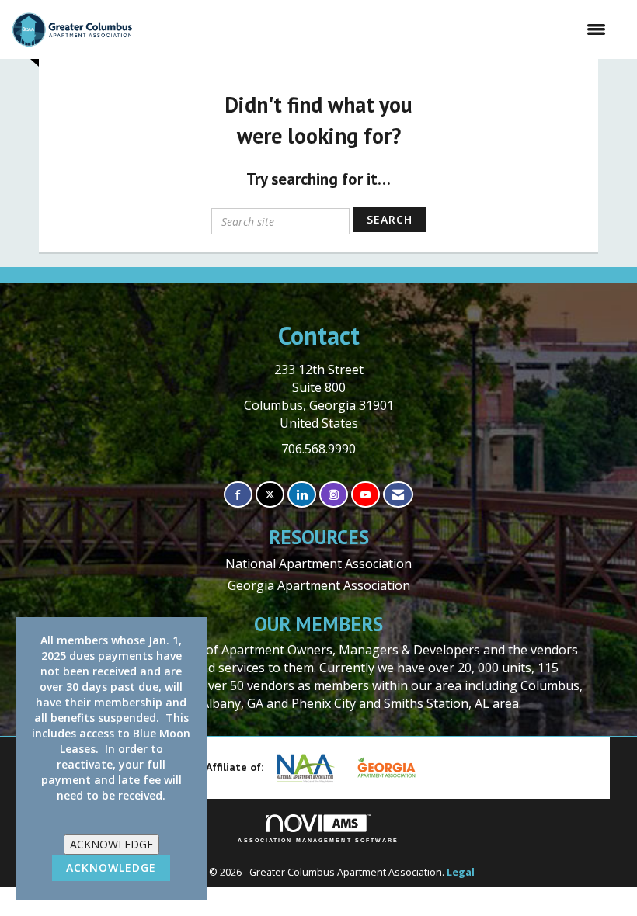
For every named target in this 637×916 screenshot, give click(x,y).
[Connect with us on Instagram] (333, 494)
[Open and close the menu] (377, 29)
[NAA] (311, 768)
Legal (461, 872)
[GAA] (392, 768)
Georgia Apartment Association (319, 585)
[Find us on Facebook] (238, 494)
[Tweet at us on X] (270, 494)
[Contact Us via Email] (398, 494)
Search (389, 219)
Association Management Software (318, 840)
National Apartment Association (318, 563)
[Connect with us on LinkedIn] (301, 494)
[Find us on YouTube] (365, 494)
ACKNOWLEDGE (111, 844)
